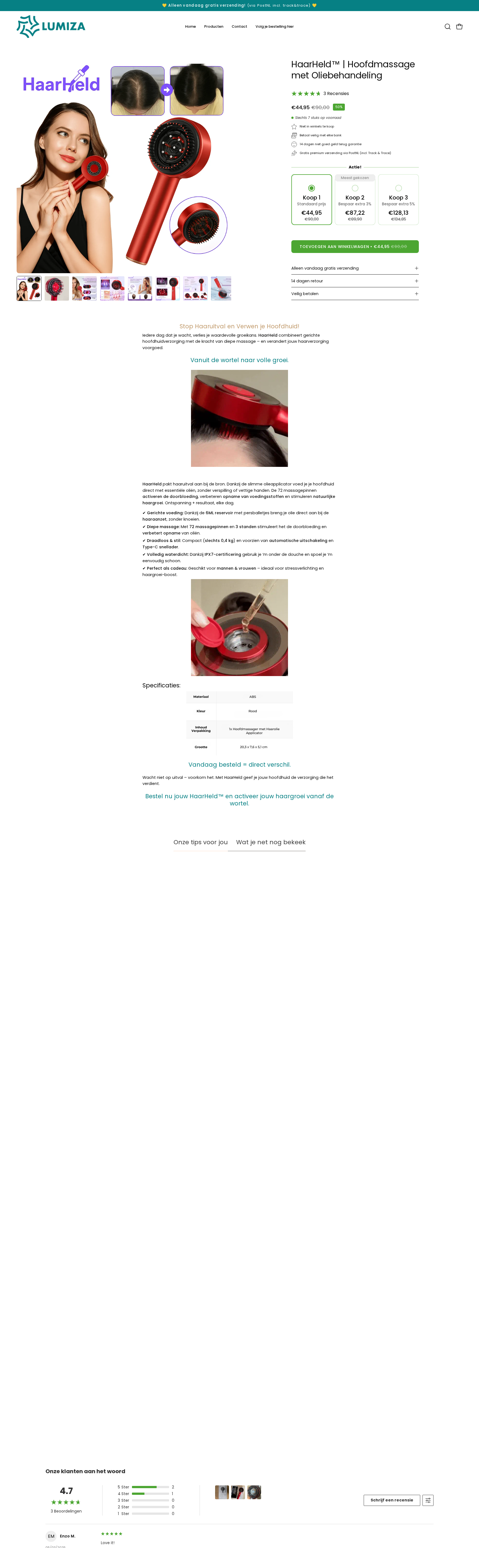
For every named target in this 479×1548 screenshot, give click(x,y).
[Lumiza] (51, 26)
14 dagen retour (307, 281)
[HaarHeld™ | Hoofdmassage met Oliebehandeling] (29, 288)
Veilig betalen (305, 293)
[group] (239, 5)
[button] (447, 26)
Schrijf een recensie (392, 1500)
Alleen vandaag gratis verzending (325, 268)
